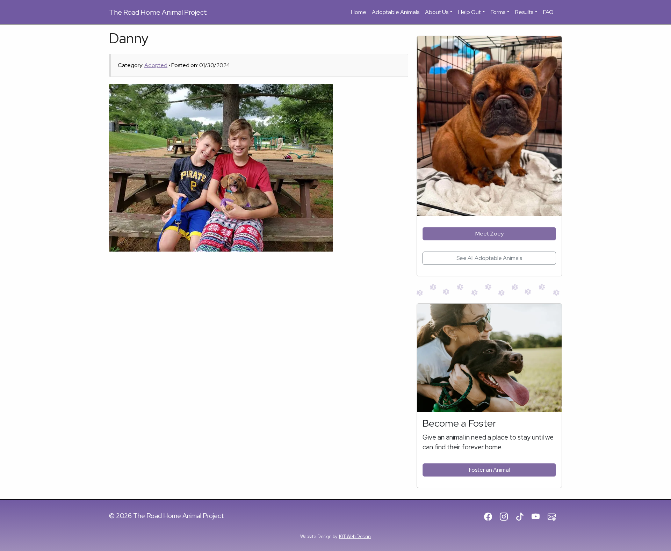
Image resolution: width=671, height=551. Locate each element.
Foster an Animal (489, 469)
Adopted (155, 65)
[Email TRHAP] (555, 517)
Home (358, 12)
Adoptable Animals (395, 12)
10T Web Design (355, 536)
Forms (498, 12)
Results (524, 12)
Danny (129, 38)
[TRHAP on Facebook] (491, 517)
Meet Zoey (489, 233)
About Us (436, 12)
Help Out (469, 12)
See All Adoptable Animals (489, 258)
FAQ (548, 12)
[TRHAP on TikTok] (523, 517)
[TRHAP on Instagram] (507, 517)
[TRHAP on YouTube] (539, 517)
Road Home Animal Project (158, 12)
